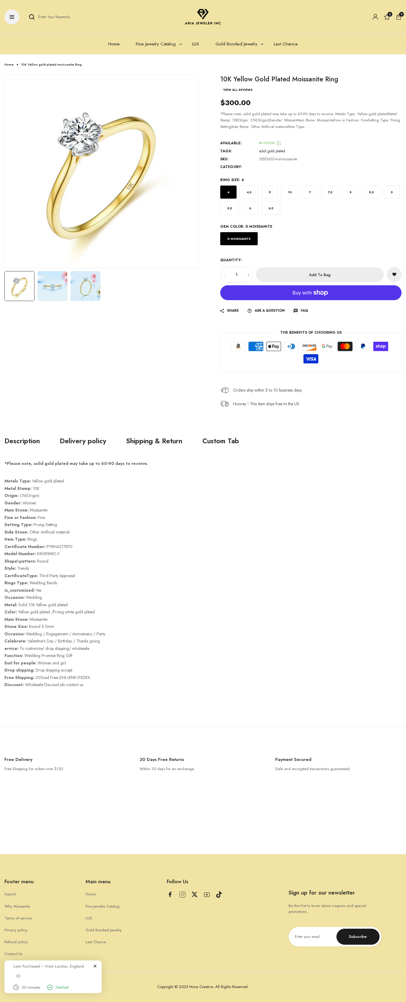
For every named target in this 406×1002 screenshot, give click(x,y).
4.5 (249, 192)
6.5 (270, 208)
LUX (89, 918)
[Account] (375, 17)
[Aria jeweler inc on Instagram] (182, 894)
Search (10, 894)
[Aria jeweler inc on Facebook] (170, 894)
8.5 (371, 192)
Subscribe (358, 936)
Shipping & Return (154, 441)
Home (9, 64)
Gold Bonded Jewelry (104, 930)
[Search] (32, 17)
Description (22, 441)
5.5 (229, 208)
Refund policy (16, 942)
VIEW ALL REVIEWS (238, 89)
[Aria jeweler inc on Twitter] (194, 894)
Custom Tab (220, 441)
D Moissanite (239, 239)
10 (290, 192)
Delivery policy (83, 441)
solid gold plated (272, 151)
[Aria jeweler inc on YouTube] (207, 894)
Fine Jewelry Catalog (102, 906)
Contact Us (13, 954)
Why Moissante (17, 906)
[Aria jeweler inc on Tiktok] (219, 894)
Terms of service (18, 918)
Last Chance (96, 942)
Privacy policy (15, 930)
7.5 (330, 192)
